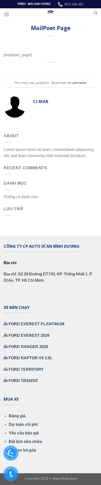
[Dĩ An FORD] (50, 12)
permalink (79, 83)
